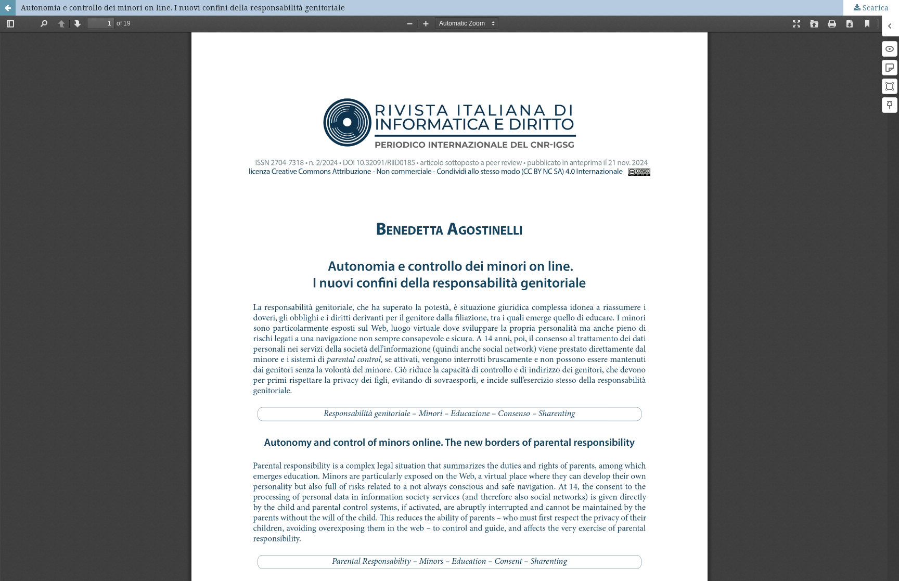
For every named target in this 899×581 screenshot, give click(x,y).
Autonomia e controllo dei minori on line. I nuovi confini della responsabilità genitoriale (183, 7)
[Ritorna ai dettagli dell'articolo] (8, 8)
